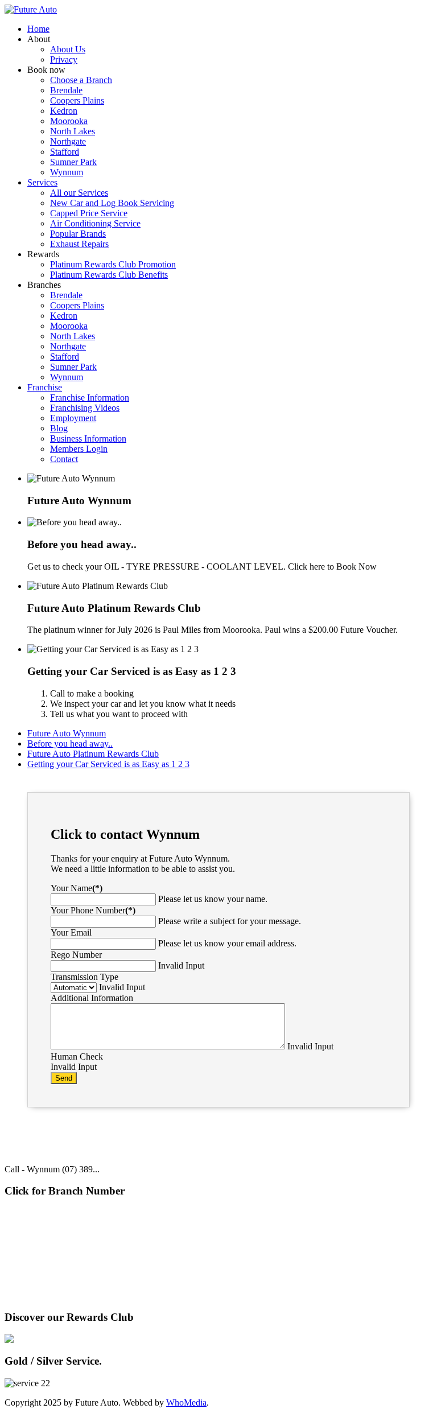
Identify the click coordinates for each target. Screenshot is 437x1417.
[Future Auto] (31, 9)
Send (63, 1078)
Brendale (33, 1215)
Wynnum (126, 1260)
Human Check (77, 1056)
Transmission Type (84, 977)
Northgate (80, 1260)
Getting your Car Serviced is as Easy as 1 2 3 (108, 764)
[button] (38, 39)
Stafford (80, 1215)
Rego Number (76, 954)
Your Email (71, 932)
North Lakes (33, 1283)
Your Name (76, 888)
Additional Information (92, 998)
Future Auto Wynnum (66, 733)
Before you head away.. (70, 743)
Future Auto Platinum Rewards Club (93, 754)
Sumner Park (126, 1237)
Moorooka (125, 1215)
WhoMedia (186, 1402)
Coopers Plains (33, 1260)
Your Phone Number (93, 910)
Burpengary (33, 1237)
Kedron (80, 1237)
